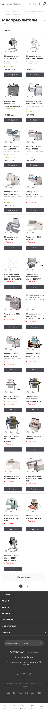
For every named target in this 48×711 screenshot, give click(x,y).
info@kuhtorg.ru (25, 657)
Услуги (5, 607)
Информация (9, 626)
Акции (5, 601)
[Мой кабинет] (39, 4)
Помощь (6, 632)
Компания (7, 620)
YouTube (24, 674)
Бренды (6, 613)
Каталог (6, 595)
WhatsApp (30, 674)
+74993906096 (17, 652)
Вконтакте (17, 674)
